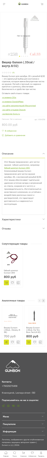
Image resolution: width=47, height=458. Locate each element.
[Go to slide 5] (27, 56)
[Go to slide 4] (25, 56)
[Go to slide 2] (21, 56)
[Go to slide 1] (19, 56)
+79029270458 (9, 386)
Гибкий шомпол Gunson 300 (11, 271)
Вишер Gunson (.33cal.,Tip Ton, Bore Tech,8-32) (33, 329)
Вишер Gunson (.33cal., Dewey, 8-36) (12, 329)
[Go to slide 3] (23, 56)
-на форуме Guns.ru (11, 114)
